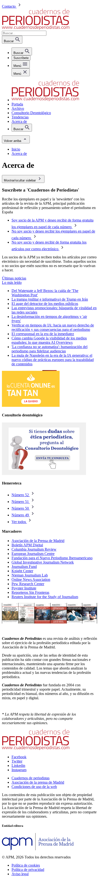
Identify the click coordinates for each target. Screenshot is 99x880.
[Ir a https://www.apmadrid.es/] (38, 849)
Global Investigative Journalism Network (43, 562)
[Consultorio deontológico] (44, 474)
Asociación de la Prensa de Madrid (38, 541)
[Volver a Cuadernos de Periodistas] (35, 28)
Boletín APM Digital (27, 545)
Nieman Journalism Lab (30, 575)
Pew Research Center (28, 584)
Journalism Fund (24, 567)
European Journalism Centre (33, 554)
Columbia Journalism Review (34, 549)
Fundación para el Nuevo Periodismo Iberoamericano (52, 558)
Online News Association (31, 579)
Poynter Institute (24, 588)
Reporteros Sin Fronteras (30, 592)
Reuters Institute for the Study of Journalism (45, 597)
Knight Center (22, 571)
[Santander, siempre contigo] (31, 405)
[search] (22, 51)
